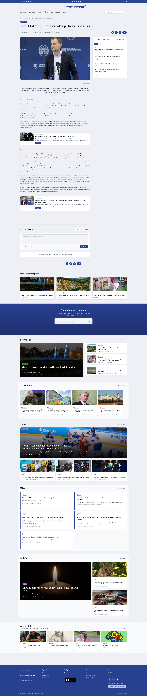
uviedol (41, 113)
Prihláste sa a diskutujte (82, 229)
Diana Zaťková (67, 479)
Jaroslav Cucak (108, 351)
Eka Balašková (103, 479)
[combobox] (115, 12)
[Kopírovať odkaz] (124, 32)
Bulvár (65, 12)
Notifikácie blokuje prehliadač (117, 686)
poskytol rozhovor (50, 92)
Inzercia (66, 672)
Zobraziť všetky (121, 628)
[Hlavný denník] (73, 7)
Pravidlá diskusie (90, 677)
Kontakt (110, 672)
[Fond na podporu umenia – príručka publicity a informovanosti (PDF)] (70, 680)
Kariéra (44, 677)
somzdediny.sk (44, 628)
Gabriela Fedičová (109, 373)
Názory (40, 12)
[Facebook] (122, 1)
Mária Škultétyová (89, 526)
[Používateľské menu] (125, 12)
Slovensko (23, 12)
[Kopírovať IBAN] (89, 321)
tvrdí (49, 104)
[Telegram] (126, 1)
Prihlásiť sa (84, 246)
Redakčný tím (45, 675)
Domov (22, 18)
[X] (124, 1)
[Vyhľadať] (106, 12)
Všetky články (121, 340)
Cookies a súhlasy (90, 675)
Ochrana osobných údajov (92, 672)
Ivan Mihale (89, 507)
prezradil (70, 187)
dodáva (61, 158)
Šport (46, 12)
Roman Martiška (36, 374)
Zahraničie (32, 12)
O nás (43, 672)
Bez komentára (55, 12)
